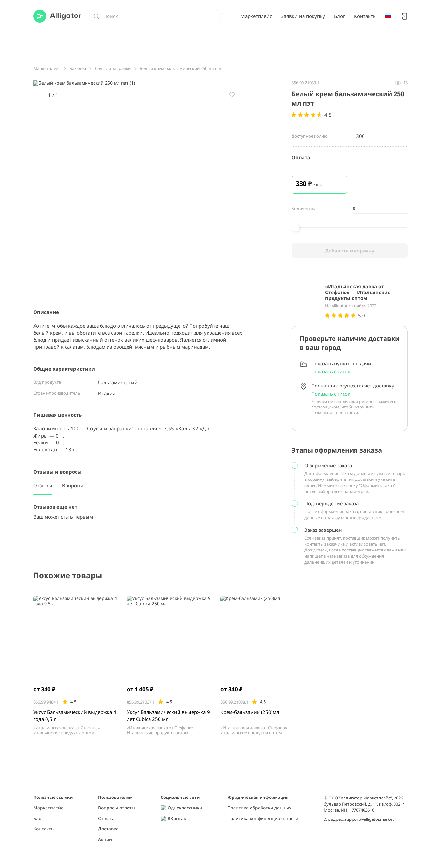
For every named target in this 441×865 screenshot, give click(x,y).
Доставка (108, 829)
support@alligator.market (369, 819)
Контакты (365, 16)
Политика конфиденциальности (262, 818)
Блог (339, 16)
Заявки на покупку (303, 16)
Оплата (106, 818)
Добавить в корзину (349, 250)
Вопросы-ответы (116, 808)
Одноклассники (185, 808)
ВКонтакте (179, 818)
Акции (105, 839)
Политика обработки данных (259, 808)
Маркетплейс (256, 16)
